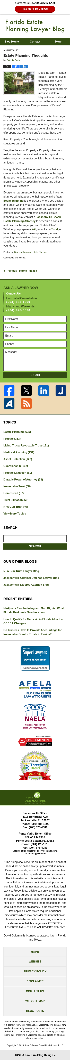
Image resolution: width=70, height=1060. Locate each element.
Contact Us (35, 991)
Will (34, 229)
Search (35, 546)
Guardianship (15, 465)
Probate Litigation (17, 472)
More (58, 41)
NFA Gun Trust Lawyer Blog (21, 571)
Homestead (13, 493)
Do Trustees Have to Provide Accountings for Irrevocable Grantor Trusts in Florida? (32, 632)
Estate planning (13, 200)
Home (23, 270)
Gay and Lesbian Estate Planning (30, 252)
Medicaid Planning (18, 452)
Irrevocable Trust (17, 486)
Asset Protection (17, 459)
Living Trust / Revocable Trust (26, 445)
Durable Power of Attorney (23, 479)
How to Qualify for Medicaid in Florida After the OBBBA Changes (33, 621)
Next (33, 270)
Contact (35, 41)
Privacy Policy (35, 971)
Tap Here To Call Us (35, 8)
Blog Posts (35, 1010)
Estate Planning (17, 431)
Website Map (35, 1001)
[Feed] (26, 403)
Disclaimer (35, 981)
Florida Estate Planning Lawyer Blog (35, 25)
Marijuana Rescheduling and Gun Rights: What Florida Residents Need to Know (33, 610)
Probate (12, 438)
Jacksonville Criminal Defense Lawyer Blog (31, 577)
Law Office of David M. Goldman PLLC (44, 1045)
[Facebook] (9, 390)
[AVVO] (9, 403)
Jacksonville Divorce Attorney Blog (26, 584)
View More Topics (14, 513)
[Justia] (60, 390)
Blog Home (11, 41)
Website (35, 961)
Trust (54, 229)
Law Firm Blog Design (33, 1055)
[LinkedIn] (43, 390)
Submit (35, 375)
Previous (10, 270)
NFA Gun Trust (15, 506)
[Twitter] (26, 390)
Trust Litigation (15, 500)
